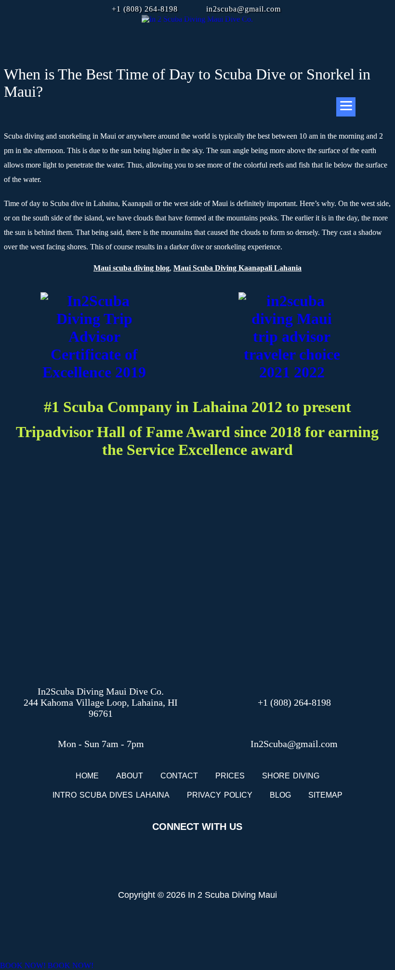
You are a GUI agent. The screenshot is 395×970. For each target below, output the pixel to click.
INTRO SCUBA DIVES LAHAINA (111, 795)
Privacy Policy (219, 795)
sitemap (325, 795)
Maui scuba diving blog (131, 268)
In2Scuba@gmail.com (294, 743)
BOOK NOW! (23, 965)
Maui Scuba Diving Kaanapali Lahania (237, 268)
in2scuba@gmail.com (243, 9)
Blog (280, 795)
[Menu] (346, 106)
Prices (230, 776)
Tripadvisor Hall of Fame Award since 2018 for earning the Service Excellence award (197, 440)
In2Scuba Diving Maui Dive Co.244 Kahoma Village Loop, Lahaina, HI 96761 (101, 702)
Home (87, 776)
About (129, 776)
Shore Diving (290, 776)
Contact (179, 776)
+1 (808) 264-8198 (145, 9)
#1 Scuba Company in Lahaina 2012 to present (197, 406)
